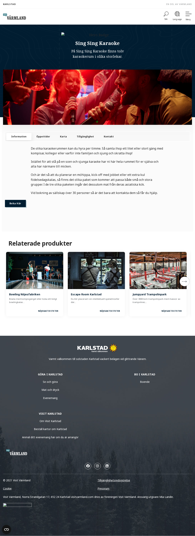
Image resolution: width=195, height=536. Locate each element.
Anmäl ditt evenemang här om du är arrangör (50, 437)
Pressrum (103, 488)
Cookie (7, 488)
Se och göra (50, 382)
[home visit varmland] (14, 17)
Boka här (15, 203)
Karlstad (9, 4)
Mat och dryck (50, 390)
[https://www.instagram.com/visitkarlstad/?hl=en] (97, 466)
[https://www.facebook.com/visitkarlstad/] (88, 466)
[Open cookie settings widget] (6, 529)
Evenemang (50, 398)
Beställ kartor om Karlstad (50, 429)
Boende (145, 382)
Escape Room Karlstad (86, 294)
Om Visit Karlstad (50, 421)
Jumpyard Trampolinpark (150, 294)
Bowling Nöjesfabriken (24, 294)
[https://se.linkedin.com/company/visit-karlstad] (107, 466)
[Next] (184, 281)
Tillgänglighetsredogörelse (114, 480)
